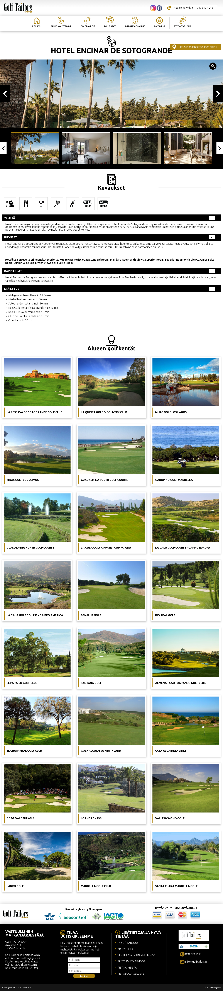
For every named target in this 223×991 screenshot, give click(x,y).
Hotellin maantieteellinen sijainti (198, 46)
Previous (5, 93)
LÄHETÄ (84, 976)
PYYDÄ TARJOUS (128, 942)
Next (218, 93)
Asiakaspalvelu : (193, 7)
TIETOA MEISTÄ (127, 967)
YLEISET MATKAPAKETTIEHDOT (137, 955)
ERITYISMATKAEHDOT (131, 961)
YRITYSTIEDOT (126, 948)
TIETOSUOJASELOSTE (130, 973)
